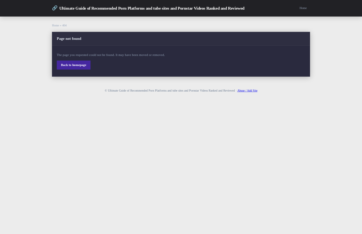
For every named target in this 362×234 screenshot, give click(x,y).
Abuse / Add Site (247, 90)
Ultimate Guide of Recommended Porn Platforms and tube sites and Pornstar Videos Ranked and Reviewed (148, 7)
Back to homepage (73, 65)
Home (303, 8)
